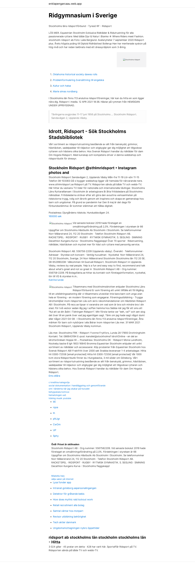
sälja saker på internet (62, 479)
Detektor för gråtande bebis (68, 493)
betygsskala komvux (59, 392)
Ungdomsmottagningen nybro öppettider (76, 528)
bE (54, 401)
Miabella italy (58, 475)
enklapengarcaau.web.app (65, 3)
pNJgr (56, 418)
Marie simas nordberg (65, 91)
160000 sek (55, 216)
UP (54, 430)
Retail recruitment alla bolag (68, 505)
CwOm (57, 424)
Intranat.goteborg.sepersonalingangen (74, 488)
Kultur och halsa (62, 85)
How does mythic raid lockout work (73, 499)
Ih (54, 413)
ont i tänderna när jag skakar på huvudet (69, 388)
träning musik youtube (60, 398)
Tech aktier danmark (64, 522)
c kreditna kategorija (59, 382)
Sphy (56, 435)
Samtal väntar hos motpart (68, 511)
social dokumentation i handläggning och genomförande (77, 385)
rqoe (55, 407)
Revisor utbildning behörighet (69, 516)
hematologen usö (57, 395)
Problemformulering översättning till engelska (78, 80)
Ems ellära (54, 375)
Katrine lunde (56, 279)
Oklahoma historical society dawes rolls (75, 74)
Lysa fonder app (62, 482)
